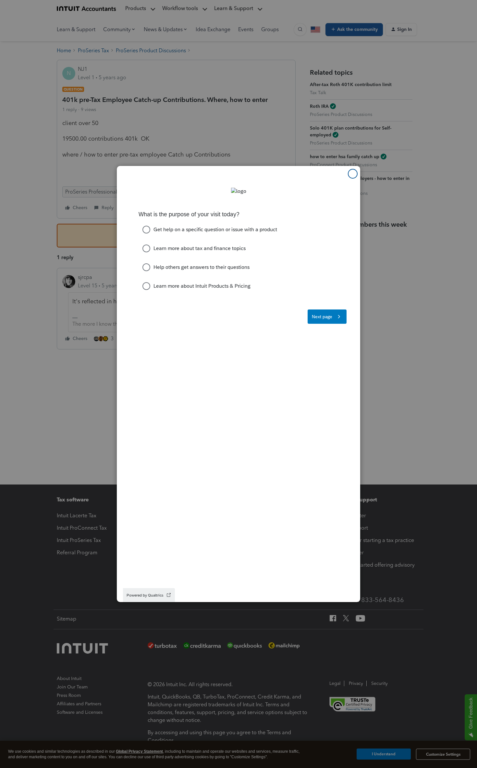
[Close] (353, 174)
